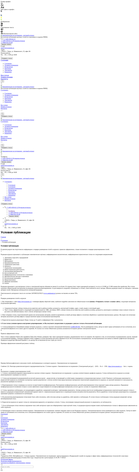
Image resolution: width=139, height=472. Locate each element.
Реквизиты (8, 72)
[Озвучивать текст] (2, 29)
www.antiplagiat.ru (49, 293)
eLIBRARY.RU (75, 327)
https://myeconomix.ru (115, 366)
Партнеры (8, 68)
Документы (8, 70)
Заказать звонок (6, 44)
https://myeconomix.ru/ (25, 301)
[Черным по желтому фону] (1, 18)
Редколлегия (9, 67)
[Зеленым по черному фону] (1, 20)
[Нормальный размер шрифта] (2, 5)
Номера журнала (7, 77)
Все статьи (5, 75)
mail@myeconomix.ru (7, 48)
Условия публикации (11, 65)
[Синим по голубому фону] (1, 15)
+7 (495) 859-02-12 (9, 39)
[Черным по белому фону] (1, 11)
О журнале (4, 60)
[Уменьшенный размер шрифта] (2, 3)
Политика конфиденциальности (11, 461)
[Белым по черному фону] (1, 13)
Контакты (4, 79)
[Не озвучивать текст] (2, 32)
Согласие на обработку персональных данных (16, 463)
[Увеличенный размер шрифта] (2, 8)
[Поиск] (2, 81)
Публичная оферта (7, 459)
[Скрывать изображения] (2, 26)
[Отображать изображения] (2, 23)
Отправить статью (7, 58)
